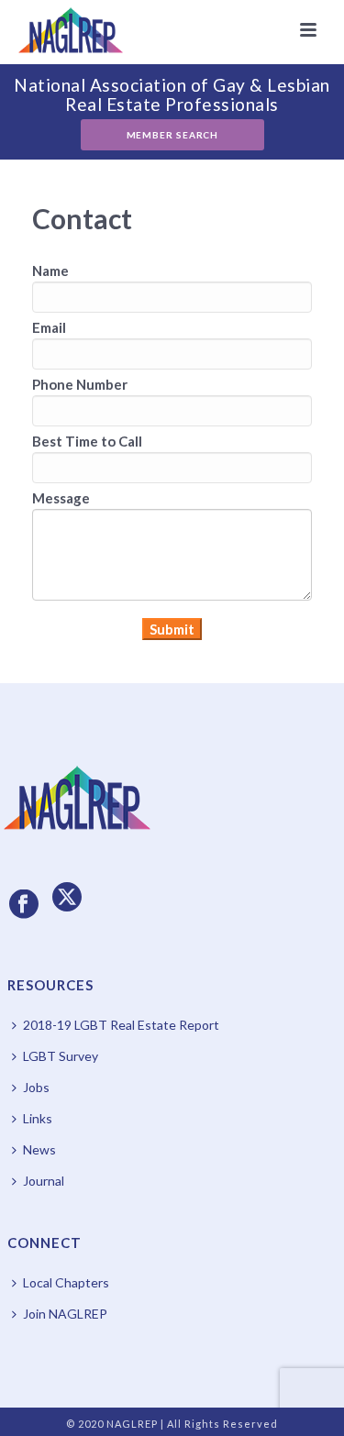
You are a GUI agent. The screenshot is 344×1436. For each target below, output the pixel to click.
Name (50, 270)
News (39, 1149)
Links (37, 1118)
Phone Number (80, 384)
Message (61, 498)
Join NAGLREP (65, 1313)
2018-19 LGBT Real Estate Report (121, 1025)
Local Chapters (66, 1282)
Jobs (36, 1087)
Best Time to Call (87, 441)
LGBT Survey (60, 1056)
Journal (43, 1180)
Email (49, 327)
